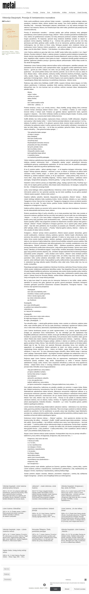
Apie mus (6, 569)
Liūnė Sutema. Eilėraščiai (11, 508)
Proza (29, 12)
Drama (42, 12)
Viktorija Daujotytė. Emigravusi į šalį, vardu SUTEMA (72, 487)
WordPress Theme (46, 592)
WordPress (38, 592)
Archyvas (72, 12)
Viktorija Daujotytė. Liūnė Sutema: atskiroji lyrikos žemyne (14, 487)
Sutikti (55, 589)
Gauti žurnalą (82, 12)
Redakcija (6, 574)
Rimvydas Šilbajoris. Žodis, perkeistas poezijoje (41, 530)
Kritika (64, 12)
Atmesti (67, 589)
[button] (85, 580)
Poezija (35, 12)
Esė (48, 12)
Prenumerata (7, 579)
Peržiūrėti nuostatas (79, 589)
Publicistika (56, 12)
